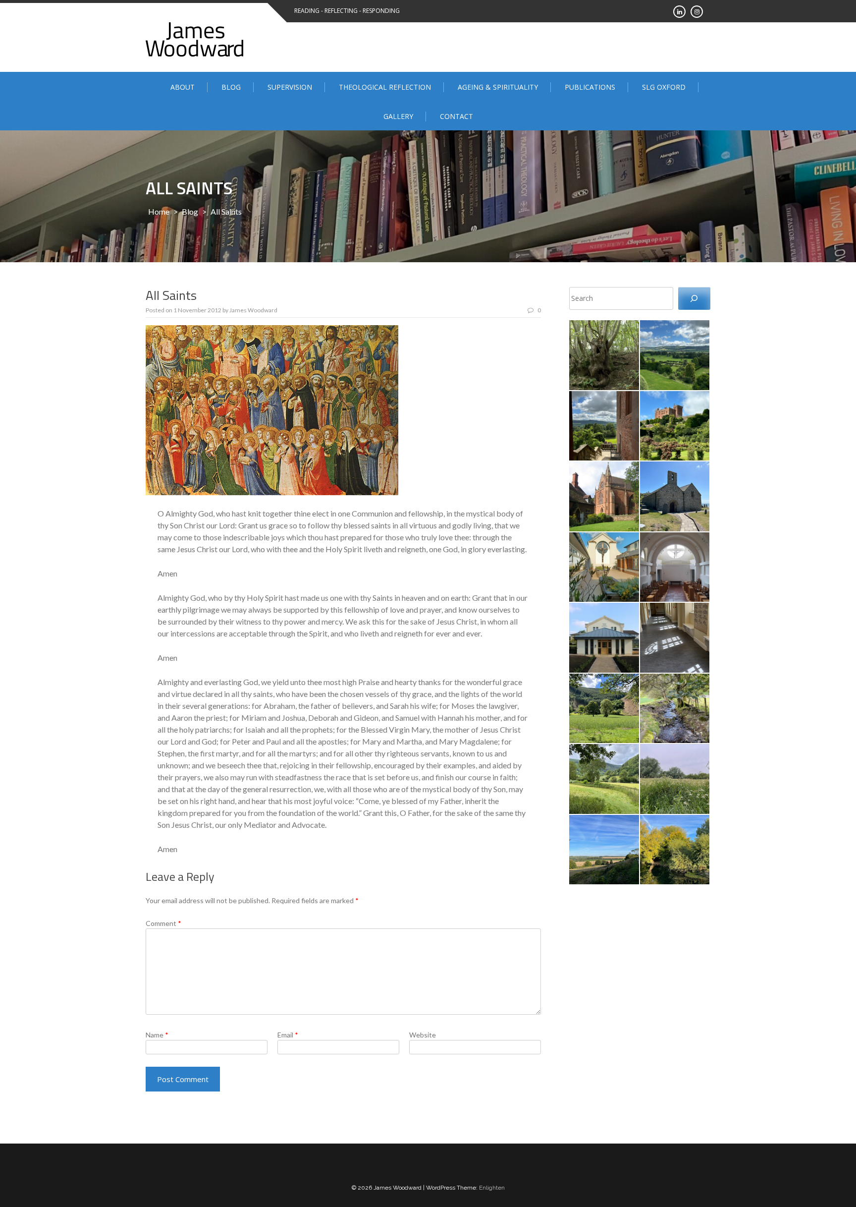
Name (157, 1035)
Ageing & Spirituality (498, 87)
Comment (163, 923)
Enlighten (492, 1187)
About (182, 87)
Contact (456, 116)
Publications (590, 87)
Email (287, 1035)
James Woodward (253, 310)
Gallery (398, 116)
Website (422, 1035)
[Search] (694, 298)
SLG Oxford (664, 87)
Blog (231, 87)
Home (158, 211)
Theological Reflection (385, 87)
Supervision (290, 87)
